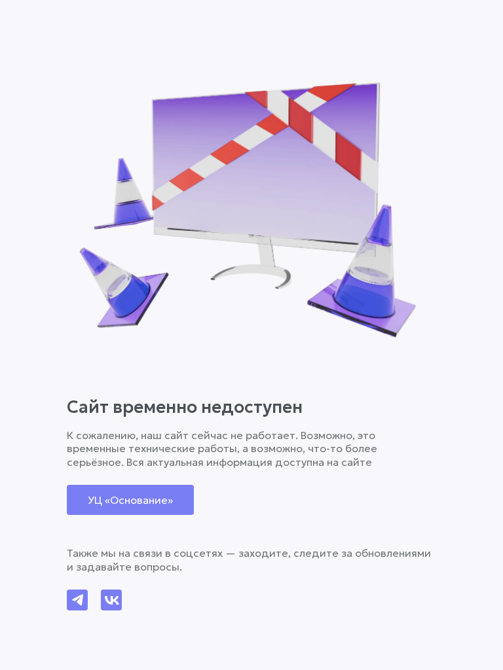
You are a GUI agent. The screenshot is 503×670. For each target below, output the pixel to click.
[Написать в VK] (111, 600)
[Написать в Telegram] (77, 600)
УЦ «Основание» (130, 499)
